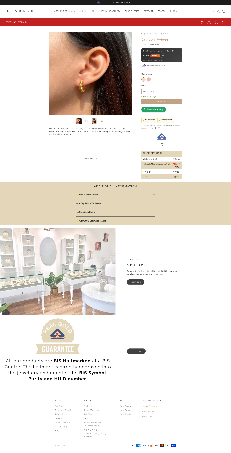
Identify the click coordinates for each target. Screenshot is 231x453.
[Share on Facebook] (149, 128)
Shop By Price (132, 11)
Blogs (173, 11)
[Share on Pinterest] (156, 128)
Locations (136, 282)
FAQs (86, 418)
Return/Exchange (91, 410)
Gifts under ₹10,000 (64, 11)
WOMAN (83, 11)
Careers (58, 418)
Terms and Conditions (64, 410)
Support (148, 11)
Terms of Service (62, 422)
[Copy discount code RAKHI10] (163, 56)
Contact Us (88, 406)
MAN (94, 11)
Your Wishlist (126, 414)
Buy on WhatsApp (155, 109)
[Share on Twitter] (152, 128)
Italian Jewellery (110, 11)
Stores (162, 11)
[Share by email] (159, 128)
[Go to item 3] (94, 121)
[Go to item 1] (78, 121)
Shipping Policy (90, 429)
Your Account (126, 406)
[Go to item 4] (101, 121)
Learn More (136, 351)
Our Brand (59, 406)
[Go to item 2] (86, 121)
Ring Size (88, 414)
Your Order (125, 410)
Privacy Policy (61, 426)
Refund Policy (61, 414)
